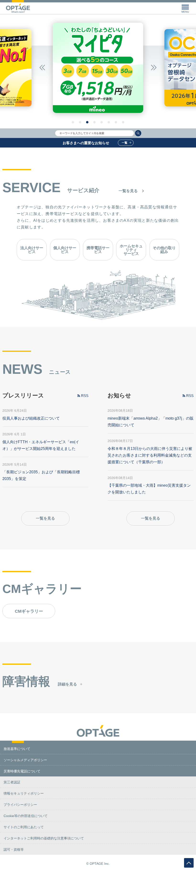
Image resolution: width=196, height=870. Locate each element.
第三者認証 (12, 782)
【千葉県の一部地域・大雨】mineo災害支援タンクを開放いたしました (149, 488)
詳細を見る (67, 684)
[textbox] (94, 133)
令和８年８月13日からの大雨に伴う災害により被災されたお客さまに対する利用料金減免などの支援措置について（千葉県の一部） (150, 455)
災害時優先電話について (22, 771)
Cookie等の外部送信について (26, 816)
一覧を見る (128, 191)
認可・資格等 (14, 849)
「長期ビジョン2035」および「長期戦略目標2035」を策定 (41, 475)
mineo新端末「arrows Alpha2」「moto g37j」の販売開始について (151, 421)
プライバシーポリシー (20, 805)
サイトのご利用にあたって (24, 827)
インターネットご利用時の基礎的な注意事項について (44, 838)
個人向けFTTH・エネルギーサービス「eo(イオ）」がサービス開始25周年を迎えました (40, 445)
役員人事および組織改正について (31, 418)
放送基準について (17, 749)
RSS (84, 396)
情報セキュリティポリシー (24, 793)
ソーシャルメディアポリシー (25, 760)
